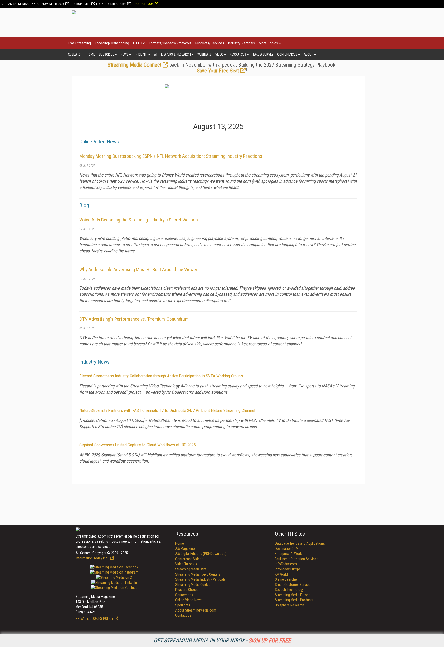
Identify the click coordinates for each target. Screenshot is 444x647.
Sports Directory (112, 4)
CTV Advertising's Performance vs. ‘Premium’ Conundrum (134, 319)
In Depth (141, 54)
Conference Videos (189, 559)
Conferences (287, 54)
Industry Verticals (241, 43)
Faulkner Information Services (296, 559)
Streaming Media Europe (292, 595)
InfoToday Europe (288, 569)
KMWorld (281, 574)
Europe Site (81, 4)
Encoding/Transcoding (112, 43)
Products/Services (209, 43)
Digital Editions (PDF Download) (200, 554)
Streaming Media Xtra (190, 569)
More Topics (268, 43)
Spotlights (182, 605)
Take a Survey (263, 54)
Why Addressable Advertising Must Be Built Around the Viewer (138, 269)
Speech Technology (289, 590)
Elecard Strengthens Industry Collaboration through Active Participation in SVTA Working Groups (161, 375)
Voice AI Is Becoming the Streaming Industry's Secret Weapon (138, 220)
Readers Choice (186, 590)
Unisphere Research (289, 605)
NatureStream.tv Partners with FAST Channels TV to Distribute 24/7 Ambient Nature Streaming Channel (167, 410)
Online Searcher (286, 579)
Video (219, 54)
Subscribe (106, 54)
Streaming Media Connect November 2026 (32, 4)
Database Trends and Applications (300, 543)
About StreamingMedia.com (195, 610)
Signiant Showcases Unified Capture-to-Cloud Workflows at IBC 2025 (137, 444)
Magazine (185, 549)
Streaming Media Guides (192, 585)
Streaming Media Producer (294, 600)
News (124, 54)
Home (91, 54)
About (308, 54)
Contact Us (183, 615)
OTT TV (139, 43)
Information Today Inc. (92, 558)
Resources (238, 54)
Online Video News (188, 600)
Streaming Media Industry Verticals (200, 579)
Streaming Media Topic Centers (197, 574)
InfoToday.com (286, 564)
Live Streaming (79, 43)
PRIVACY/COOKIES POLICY (94, 618)
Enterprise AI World (289, 554)
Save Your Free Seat (218, 71)
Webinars (204, 54)
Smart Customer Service (292, 585)
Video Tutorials (186, 564)
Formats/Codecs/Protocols (170, 43)
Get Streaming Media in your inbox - (222, 640)
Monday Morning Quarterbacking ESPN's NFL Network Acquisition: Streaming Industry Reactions (170, 156)
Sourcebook (144, 4)
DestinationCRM (286, 549)
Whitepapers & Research (172, 54)
